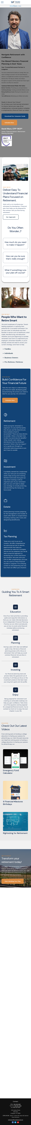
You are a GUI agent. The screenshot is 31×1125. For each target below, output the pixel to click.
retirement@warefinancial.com (15, 1119)
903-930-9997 (17, 1104)
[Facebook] (13, 1122)
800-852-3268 (17, 1106)
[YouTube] (18, 1122)
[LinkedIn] (15, 1122)
